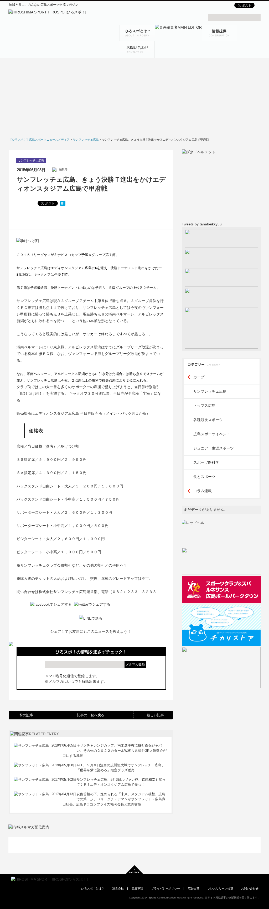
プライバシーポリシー (165, 888)
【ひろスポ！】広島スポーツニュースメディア (39, 139)
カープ (198, 377)
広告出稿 (193, 888)
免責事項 (137, 888)
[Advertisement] (134, 99)
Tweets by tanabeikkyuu (202, 224)
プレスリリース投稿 (220, 888)
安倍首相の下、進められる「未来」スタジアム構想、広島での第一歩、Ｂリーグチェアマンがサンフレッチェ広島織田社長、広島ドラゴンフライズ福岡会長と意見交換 (114, 799)
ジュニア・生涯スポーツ (213, 448)
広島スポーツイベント (211, 434)
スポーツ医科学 (206, 462)
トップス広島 (204, 405)
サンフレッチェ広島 (31, 160)
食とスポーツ (204, 477)
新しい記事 (155, 715)
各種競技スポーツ (208, 420)
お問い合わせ (249, 888)
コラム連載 (202, 491)
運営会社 (118, 888)
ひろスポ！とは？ (92, 888)
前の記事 (26, 715)
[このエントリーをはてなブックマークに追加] (62, 203)
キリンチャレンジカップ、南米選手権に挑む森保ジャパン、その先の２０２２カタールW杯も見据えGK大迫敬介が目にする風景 (114, 750)
